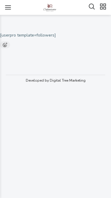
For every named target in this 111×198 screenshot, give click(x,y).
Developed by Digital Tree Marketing (56, 80)
